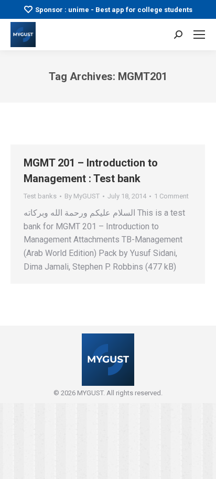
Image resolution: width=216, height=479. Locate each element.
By (82, 196)
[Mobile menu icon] (199, 34)
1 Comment (171, 196)
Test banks (40, 196)
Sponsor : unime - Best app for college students (113, 10)
